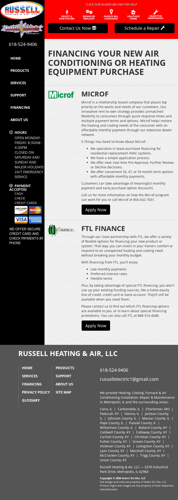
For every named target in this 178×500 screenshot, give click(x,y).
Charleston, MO (158, 409)
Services (18, 82)
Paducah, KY (109, 413)
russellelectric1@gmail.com (129, 379)
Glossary (31, 400)
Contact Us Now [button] (76, 28)
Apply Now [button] (95, 209)
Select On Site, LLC (134, 478)
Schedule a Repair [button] (142, 28)
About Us (19, 119)
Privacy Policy (36, 392)
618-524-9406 (114, 370)
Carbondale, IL (129, 409)
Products (19, 70)
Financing (20, 107)
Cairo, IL (106, 409)
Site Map (63, 392)
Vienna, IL (131, 413)
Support (18, 95)
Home (15, 58)
